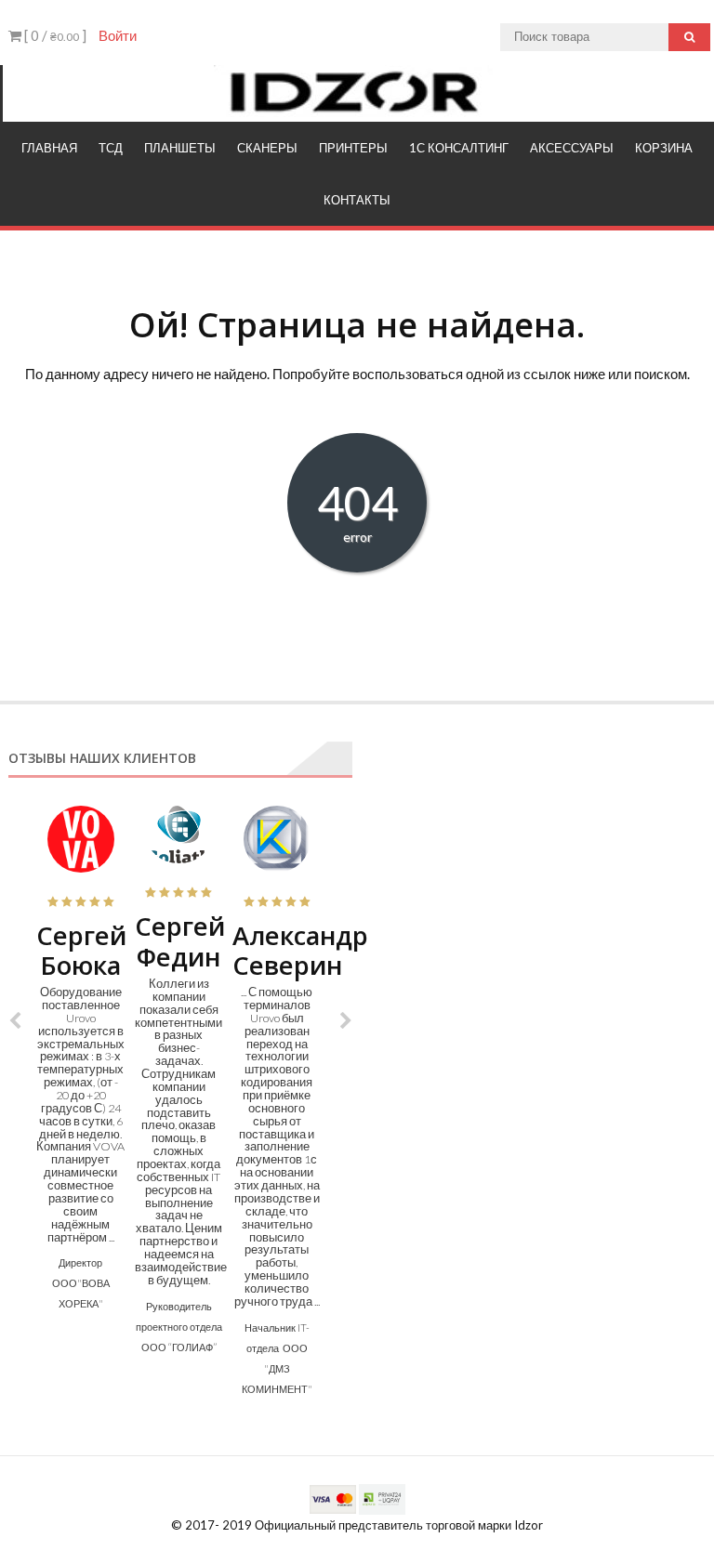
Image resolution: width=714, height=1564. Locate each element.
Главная (49, 147)
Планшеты (180, 147)
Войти (118, 35)
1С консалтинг (459, 147)
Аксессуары (572, 147)
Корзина (664, 147)
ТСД (111, 147)
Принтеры (353, 147)
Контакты (357, 199)
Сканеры (267, 147)
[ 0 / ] (53, 35)
